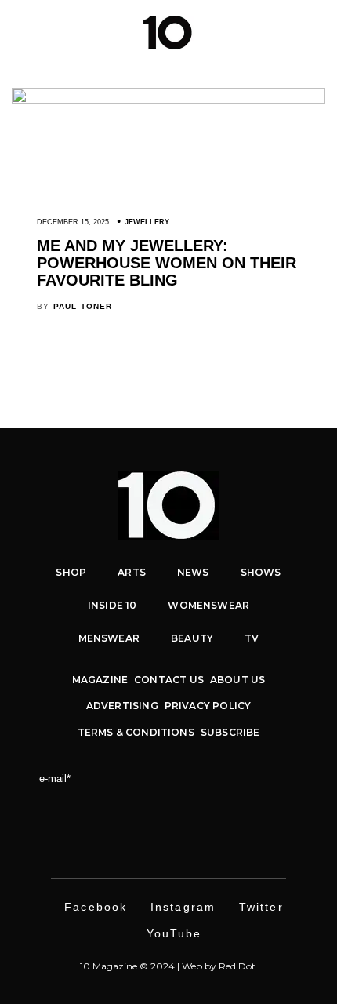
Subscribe (230, 732)
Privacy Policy (208, 705)
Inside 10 (112, 605)
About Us (237, 680)
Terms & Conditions (136, 732)
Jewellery (147, 222)
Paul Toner (83, 306)
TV (252, 638)
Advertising (122, 705)
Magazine (100, 680)
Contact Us (169, 680)
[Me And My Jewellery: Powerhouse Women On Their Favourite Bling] (168, 99)
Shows (261, 572)
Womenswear (208, 605)
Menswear (109, 638)
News (193, 572)
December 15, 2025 (73, 222)
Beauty (192, 638)
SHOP (71, 572)
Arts (132, 572)
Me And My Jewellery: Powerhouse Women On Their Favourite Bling (166, 263)
